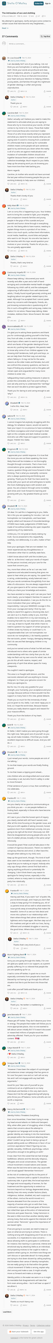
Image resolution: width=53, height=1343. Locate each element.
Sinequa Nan (12, 1063)
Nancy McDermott (15, 1109)
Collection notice (43, 1325)
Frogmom (11, 449)
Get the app (39, 1331)
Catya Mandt (12, 1047)
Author (13, 100)
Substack (14, 1338)
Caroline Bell (12, 113)
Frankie (10, 798)
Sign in (48, 3)
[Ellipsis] (50, 58)
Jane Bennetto (13, 1014)
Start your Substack (20, 1331)
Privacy (26, 1325)
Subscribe (39, 3)
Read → (5, 28)
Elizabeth (14, 403)
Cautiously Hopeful (15, 272)
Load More (7, 1312)
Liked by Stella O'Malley (17, 61)
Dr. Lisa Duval (13, 58)
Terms (32, 1325)
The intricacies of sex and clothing (18, 13)
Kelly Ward (12, 205)
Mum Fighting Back (15, 954)
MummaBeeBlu (14, 326)
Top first (47, 36)
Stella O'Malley (9, 16)
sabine (10, 416)
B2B (9, 725)
